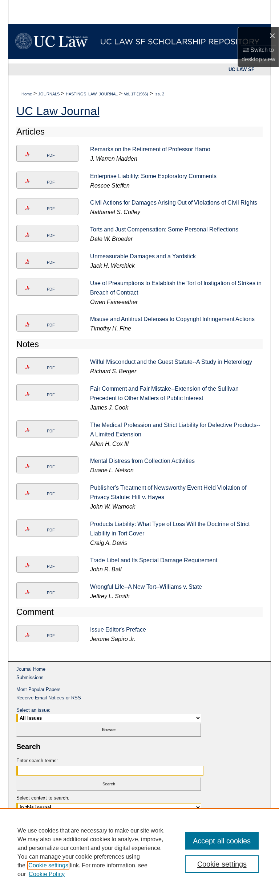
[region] (139, 852)
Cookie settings (48, 865)
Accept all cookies (222, 841)
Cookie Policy (47, 874)
